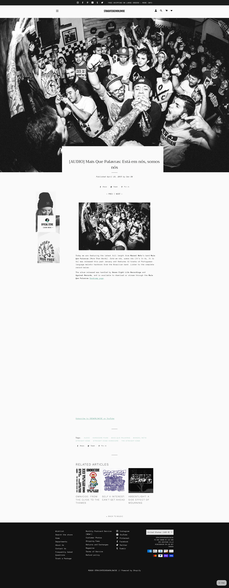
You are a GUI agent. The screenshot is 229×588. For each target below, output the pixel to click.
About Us (59, 545)
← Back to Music (114, 516)
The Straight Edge (130, 441)
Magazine (90, 548)
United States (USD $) (159, 532)
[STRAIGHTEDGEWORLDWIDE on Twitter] (102, 3)
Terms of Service (94, 551)
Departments (61, 542)
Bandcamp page (97, 278)
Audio (87, 438)
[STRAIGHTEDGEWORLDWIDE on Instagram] (78, 3)
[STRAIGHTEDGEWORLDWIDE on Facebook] (83, 3)
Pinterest (124, 538)
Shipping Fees (93, 541)
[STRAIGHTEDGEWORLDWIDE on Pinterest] (88, 3)
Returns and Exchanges (97, 545)
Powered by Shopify (131, 570)
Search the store (64, 535)
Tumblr (122, 548)
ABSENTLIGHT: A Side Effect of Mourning (138, 499)
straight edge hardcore (106, 441)
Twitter (123, 545)
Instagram (124, 531)
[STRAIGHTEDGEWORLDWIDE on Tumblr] (97, 3)
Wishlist (59, 531)
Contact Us (60, 548)
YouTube (123, 535)
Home (57, 538)
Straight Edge (83, 441)
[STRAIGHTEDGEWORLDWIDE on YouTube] (93, 3)
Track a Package (63, 558)
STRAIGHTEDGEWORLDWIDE (106, 570)
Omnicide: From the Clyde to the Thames (88, 499)
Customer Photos (94, 538)
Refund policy (93, 555)
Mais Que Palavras (120, 438)
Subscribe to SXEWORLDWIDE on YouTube (95, 418)
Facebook (123, 542)
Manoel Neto (139, 438)
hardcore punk (100, 438)
